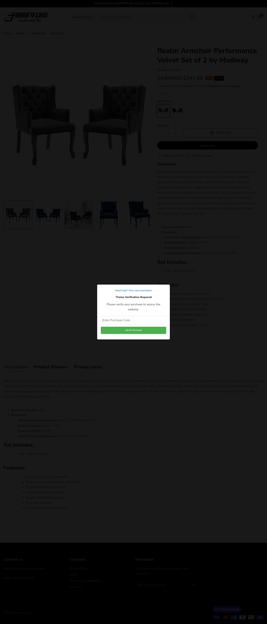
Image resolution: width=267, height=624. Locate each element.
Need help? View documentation (133, 290)
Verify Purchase (133, 330)
